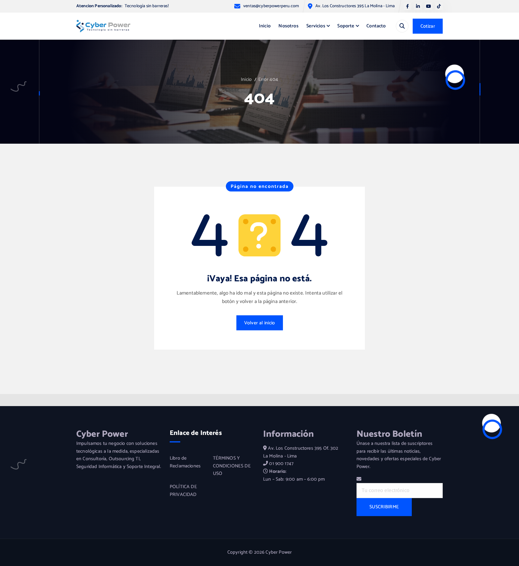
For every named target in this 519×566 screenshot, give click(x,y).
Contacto (376, 26)
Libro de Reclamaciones (185, 462)
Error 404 (268, 79)
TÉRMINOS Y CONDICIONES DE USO (232, 466)
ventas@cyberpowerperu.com (271, 6)
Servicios (315, 26)
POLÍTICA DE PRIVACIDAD (183, 490)
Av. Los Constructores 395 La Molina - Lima (355, 6)
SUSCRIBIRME (384, 507)
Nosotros (288, 26)
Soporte (345, 26)
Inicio (265, 26)
